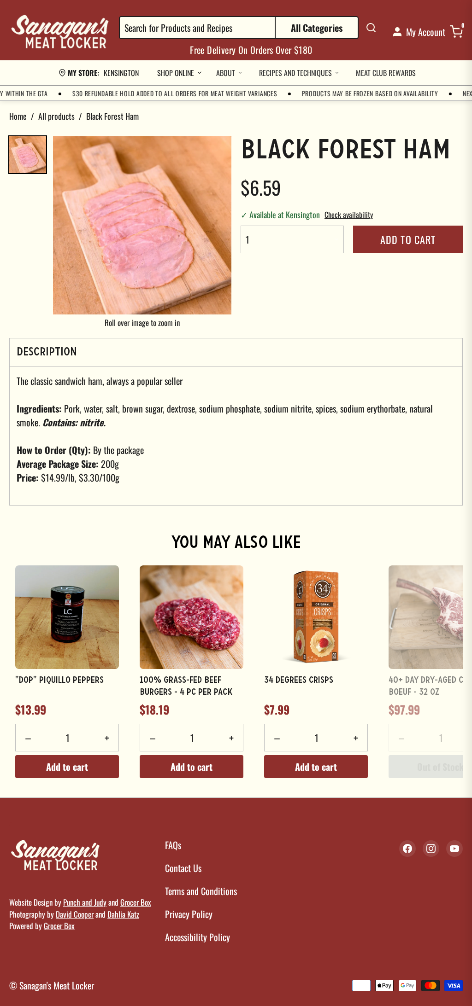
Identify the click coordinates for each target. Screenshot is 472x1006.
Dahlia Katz (123, 914)
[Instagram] (431, 848)
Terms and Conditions (201, 891)
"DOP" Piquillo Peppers (59, 680)
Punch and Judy (84, 902)
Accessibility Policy (197, 937)
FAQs (173, 845)
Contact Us (183, 868)
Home (18, 116)
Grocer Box (135, 902)
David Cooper (75, 914)
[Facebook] (407, 848)
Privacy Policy (188, 914)
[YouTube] (454, 848)
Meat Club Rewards (386, 72)
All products (56, 116)
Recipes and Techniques (295, 72)
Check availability (348, 214)
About (225, 72)
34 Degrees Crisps (298, 680)
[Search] (371, 27)
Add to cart (408, 239)
